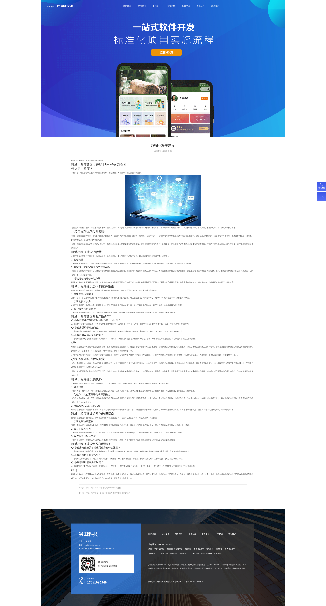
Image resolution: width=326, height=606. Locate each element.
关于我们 (200, 6)
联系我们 (215, 6)
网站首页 (127, 6)
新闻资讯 (186, 6)
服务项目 (156, 6)
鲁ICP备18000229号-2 (194, 582)
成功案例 (142, 6)
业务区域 (171, 6)
